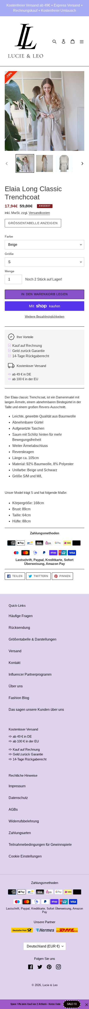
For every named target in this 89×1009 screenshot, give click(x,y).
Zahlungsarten (20, 833)
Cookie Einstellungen (25, 856)
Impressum (17, 786)
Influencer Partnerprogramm (30, 674)
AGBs (13, 809)
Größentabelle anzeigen (33, 223)
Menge (9, 271)
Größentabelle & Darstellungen (32, 639)
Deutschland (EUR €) (43, 946)
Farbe (9, 236)
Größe (9, 254)
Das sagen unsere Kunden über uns (36, 709)
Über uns (16, 686)
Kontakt (14, 663)
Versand (15, 651)
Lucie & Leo (50, 985)
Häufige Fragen (21, 616)
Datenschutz (18, 798)
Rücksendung (19, 627)
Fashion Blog (19, 698)
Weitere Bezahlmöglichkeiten (44, 316)
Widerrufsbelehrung (24, 821)
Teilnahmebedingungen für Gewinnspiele (40, 844)
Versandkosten (39, 213)
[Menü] (81, 41)
